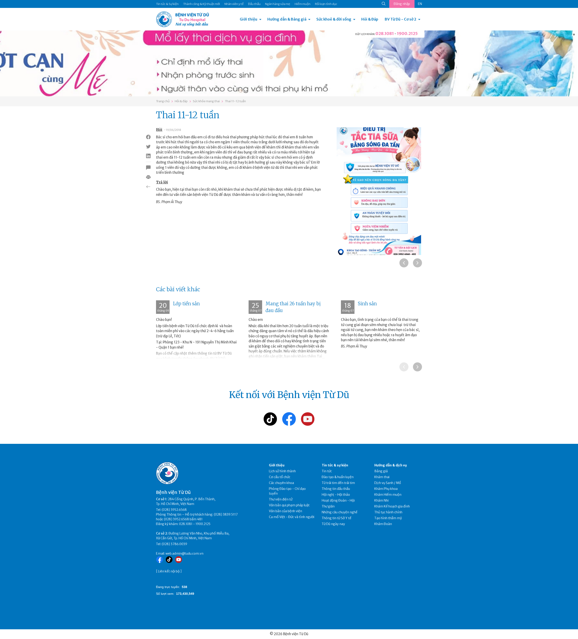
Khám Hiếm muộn (387, 495)
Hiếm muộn (302, 4)
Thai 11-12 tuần (235, 101)
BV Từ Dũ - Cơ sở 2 (400, 19)
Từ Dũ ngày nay (333, 524)
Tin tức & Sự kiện (167, 4)
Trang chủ (163, 101)
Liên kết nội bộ (169, 571)
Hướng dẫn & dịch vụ (390, 465)
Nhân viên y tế (234, 4)
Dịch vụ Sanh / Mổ (387, 483)
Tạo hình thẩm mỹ (388, 518)
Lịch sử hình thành (282, 471)
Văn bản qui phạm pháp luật (289, 505)
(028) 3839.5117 (226, 514)
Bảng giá (381, 471)
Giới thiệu (248, 19)
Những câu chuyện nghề (339, 512)
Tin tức (327, 471)
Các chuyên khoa (281, 483)
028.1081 (384, 33)
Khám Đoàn (383, 524)
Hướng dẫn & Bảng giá (286, 19)
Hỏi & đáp (181, 101)
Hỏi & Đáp (369, 19)
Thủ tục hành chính (388, 512)
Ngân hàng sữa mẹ (277, 4)
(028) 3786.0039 (174, 544)
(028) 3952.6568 (174, 510)
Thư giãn (328, 506)
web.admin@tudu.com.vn (184, 553)
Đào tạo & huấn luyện (338, 477)
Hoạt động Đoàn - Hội (338, 500)
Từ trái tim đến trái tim (338, 483)
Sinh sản (367, 303)
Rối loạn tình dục (326, 4)
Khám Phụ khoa (386, 489)
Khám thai (381, 477)
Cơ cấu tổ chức (279, 477)
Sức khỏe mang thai (206, 101)
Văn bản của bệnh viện (285, 511)
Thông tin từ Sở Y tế (336, 518)
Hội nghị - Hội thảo (336, 495)
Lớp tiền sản (186, 303)
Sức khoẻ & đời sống (333, 19)
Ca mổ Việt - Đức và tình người (291, 517)
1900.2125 (407, 33)
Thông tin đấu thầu (336, 489)
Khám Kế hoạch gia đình (392, 506)
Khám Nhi (381, 500)
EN (420, 4)
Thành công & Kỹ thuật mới (201, 4)
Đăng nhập (402, 4)
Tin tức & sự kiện (335, 465)
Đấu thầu (254, 4)
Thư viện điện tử (281, 499)
